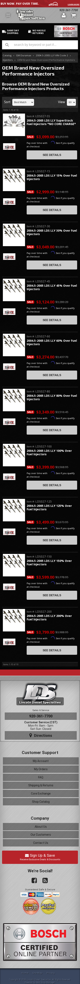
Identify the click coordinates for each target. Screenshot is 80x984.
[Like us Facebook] (33, 881)
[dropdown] (8, 15)
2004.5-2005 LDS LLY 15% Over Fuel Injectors (52, 177)
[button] (40, 44)
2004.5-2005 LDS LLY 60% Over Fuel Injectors (52, 342)
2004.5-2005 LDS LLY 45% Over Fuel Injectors (52, 287)
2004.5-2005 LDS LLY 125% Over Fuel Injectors (49, 507)
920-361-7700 (41, 716)
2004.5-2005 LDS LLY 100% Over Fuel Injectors (49, 452)
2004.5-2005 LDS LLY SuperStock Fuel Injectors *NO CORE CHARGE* (51, 122)
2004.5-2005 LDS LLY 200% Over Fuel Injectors (49, 617)
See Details (52, 155)
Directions (42, 735)
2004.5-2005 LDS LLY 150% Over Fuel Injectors (49, 562)
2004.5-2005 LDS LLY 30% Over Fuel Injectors (52, 232)
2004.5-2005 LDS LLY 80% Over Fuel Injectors (52, 397)
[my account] (63, 15)
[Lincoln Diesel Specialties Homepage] (37, 15)
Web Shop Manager (45, 982)
